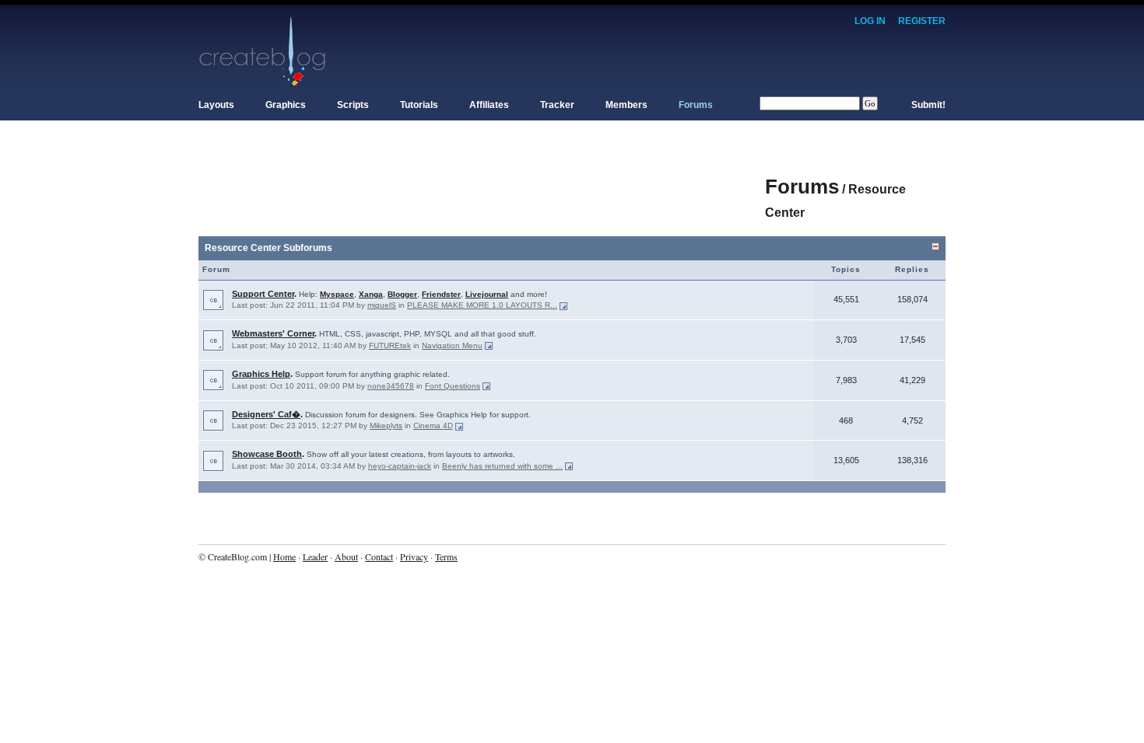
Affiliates (489, 104)
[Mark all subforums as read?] (213, 299)
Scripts (353, 104)
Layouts (216, 104)
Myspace (337, 294)
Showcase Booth (267, 454)
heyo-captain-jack (399, 466)
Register (922, 21)
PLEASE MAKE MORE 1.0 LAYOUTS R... (482, 305)
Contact (379, 556)
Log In (870, 21)
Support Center (263, 293)
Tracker (557, 104)
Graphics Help (261, 373)
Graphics (285, 104)
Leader (315, 556)
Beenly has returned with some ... (502, 466)
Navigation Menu (452, 345)
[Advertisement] (481, 179)
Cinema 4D (433, 425)
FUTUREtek (390, 345)
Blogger (402, 294)
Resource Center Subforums (268, 247)
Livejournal (486, 294)
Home (284, 556)
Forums (696, 104)
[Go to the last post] (563, 305)
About (346, 556)
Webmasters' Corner (273, 333)
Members (626, 104)
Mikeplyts (386, 425)
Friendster (441, 294)
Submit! (928, 104)
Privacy (414, 556)
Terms (446, 556)
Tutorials (419, 104)
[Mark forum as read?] (213, 419)
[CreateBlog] (262, 50)
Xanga (371, 294)
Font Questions (452, 386)
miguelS (381, 305)
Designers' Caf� (266, 414)
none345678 (390, 386)
